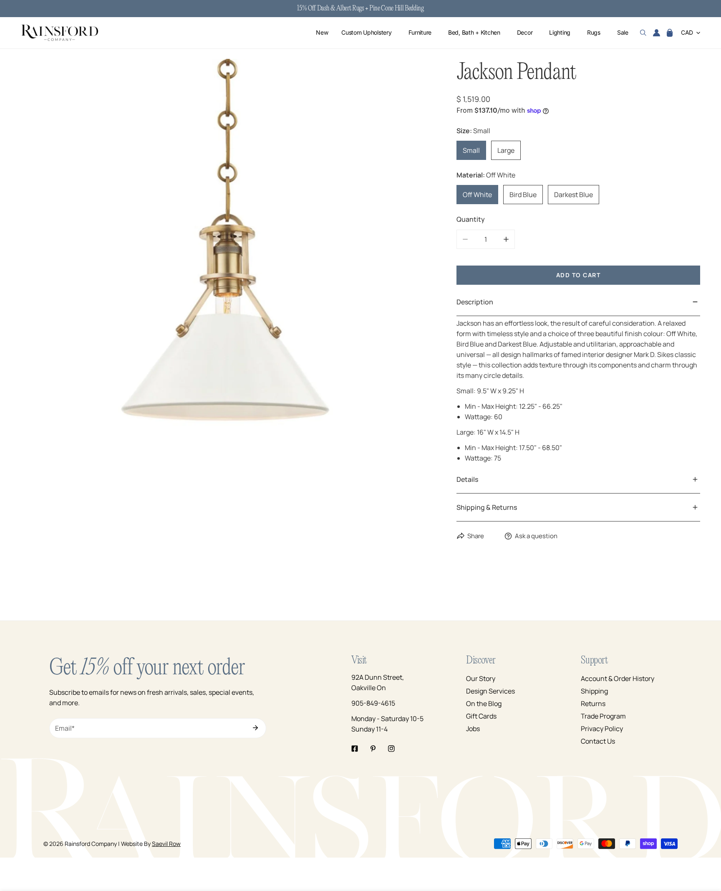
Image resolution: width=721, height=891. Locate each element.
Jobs (473, 728)
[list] (226, 264)
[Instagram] (391, 748)
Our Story (480, 678)
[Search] (643, 33)
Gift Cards (481, 716)
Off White (477, 194)
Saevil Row (166, 844)
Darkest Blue (573, 194)
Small (471, 150)
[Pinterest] (373, 748)
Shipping (594, 691)
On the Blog (484, 703)
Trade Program (603, 716)
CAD (687, 32)
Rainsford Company (91, 844)
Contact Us (598, 741)
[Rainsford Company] (59, 33)
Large (505, 150)
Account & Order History (617, 678)
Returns (593, 703)
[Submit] (255, 727)
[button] (670, 33)
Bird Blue (523, 194)
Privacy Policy (602, 728)
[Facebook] (354, 748)
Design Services (490, 691)
